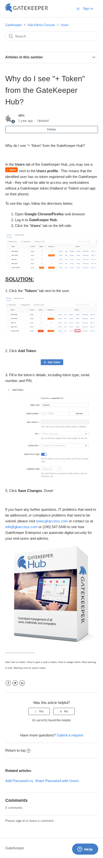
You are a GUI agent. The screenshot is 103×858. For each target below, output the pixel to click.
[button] (78, 8)
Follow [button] (51, 129)
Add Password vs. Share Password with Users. (42, 781)
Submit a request (70, 735)
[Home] (26, 11)
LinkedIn (22, 683)
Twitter (15, 683)
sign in (20, 821)
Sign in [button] (88, 8)
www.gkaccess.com (52, 521)
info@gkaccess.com (21, 527)
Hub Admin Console (41, 25)
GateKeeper (13, 25)
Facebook (8, 683)
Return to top (15, 750)
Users (65, 25)
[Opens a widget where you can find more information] (85, 850)
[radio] (39, 711)
